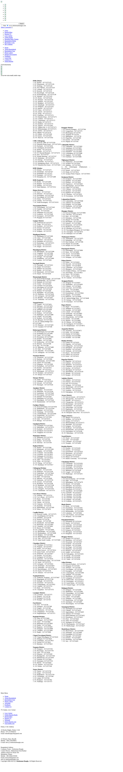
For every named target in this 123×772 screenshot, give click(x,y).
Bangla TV (8, 34)
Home (6, 47)
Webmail (7, 720)
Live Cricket (8, 36)
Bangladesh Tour (10, 51)
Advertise (7, 703)
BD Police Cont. (10, 42)
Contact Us (8, 59)
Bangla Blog (8, 32)
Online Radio (9, 37)
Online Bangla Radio (11, 715)
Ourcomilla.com (9, 723)
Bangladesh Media (10, 41)
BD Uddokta (8, 44)
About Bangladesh (10, 49)
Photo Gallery (9, 53)
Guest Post (8, 58)
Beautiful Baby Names (11, 39)
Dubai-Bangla (9, 61)
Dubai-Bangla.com (10, 722)
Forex (6, 30)
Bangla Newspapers (11, 54)
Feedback (7, 56)
